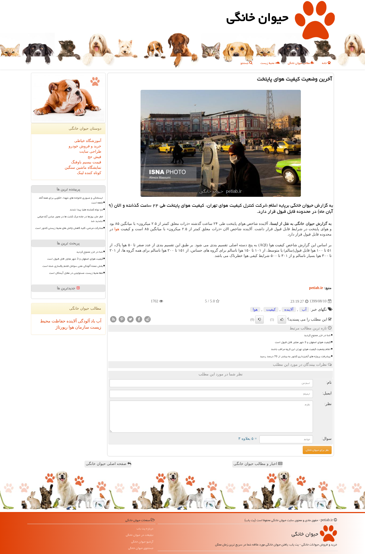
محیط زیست (268, 63)
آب (304, 309)
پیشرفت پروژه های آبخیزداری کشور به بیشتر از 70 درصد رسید (295, 356)
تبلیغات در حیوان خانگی (139, 535)
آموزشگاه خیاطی (87, 141)
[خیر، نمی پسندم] (259, 320)
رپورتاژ (62, 327)
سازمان (81, 327)
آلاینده (288, 309)
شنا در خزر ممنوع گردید (317, 335)
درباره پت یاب (145, 528)
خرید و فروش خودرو (85, 146)
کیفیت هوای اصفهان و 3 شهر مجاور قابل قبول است (303, 342)
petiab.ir (316, 288)
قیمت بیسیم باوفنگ (86, 162)
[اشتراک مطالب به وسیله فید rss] (113, 319)
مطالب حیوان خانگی (299, 63)
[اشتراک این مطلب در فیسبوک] (139, 319)
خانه (325, 63)
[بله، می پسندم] (282, 320)
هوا (116, 229)
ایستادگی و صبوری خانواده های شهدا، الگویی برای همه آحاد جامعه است (71, 200)
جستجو (244, 63)
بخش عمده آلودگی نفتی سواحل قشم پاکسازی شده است (72, 266)
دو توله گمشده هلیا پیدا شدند (86, 209)
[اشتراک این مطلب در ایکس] (130, 319)
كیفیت (271, 309)
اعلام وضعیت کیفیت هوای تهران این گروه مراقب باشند (301, 349)
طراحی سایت (90, 151)
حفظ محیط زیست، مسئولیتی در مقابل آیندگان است (76, 273)
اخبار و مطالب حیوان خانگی (256, 464)
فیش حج (94, 157)
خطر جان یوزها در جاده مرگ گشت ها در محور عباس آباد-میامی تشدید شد (70, 219)
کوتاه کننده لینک (89, 173)
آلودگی (83, 321)
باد (92, 321)
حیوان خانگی (257, 17)
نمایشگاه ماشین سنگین (83, 168)
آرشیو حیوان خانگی (142, 541)
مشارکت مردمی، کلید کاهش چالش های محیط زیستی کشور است (69, 228)
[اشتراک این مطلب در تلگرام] (147, 319)
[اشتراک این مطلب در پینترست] (122, 319)
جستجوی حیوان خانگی (140, 548)
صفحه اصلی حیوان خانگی (106, 464)
